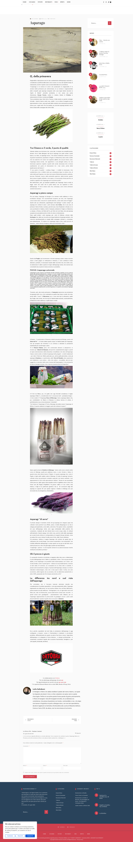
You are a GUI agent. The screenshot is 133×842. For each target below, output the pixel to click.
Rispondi (79, 733)
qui (62, 680)
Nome (25, 765)
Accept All (30, 835)
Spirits (82, 833)
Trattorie (92, 162)
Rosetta (84, 793)
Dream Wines (93, 153)
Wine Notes (92, 174)
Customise (10, 835)
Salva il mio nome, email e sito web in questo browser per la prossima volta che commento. (47, 772)
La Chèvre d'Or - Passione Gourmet (32, 731)
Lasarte (100, 137)
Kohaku (100, 120)
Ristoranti (68, 833)
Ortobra (57, 678)
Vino (75, 833)
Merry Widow (101, 128)
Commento (26, 746)
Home (44, 833)
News (88, 833)
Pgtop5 (60, 833)
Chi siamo (51, 833)
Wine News (92, 171)
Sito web (65, 765)
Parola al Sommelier (95, 156)
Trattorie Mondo (94, 168)
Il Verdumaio (52, 18)
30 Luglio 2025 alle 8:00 (28, 733)
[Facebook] (104, 2)
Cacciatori (85, 795)
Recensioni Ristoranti (95, 159)
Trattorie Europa (94, 165)
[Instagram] (106, 2)
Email (45, 765)
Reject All (20, 835)
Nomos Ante (87, 805)
